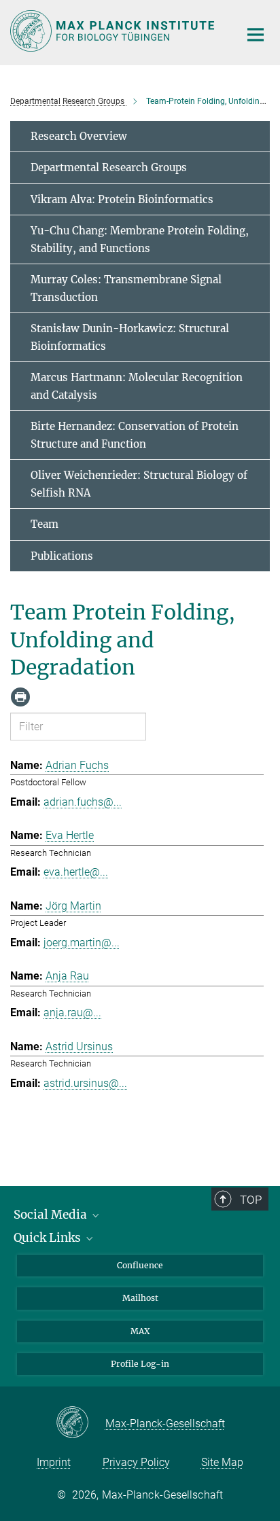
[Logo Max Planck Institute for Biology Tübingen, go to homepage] (114, 31)
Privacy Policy (136, 1462)
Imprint (54, 1462)
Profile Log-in (140, 1364)
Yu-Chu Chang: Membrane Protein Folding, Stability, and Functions (140, 239)
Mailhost (140, 1298)
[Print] (20, 697)
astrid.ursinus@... (85, 1083)
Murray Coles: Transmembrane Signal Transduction (126, 288)
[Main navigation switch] (255, 34)
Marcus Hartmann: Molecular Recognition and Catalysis (137, 386)
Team (44, 524)
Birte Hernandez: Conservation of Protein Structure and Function (135, 435)
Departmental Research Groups (109, 167)
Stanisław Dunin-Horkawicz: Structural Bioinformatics (130, 337)
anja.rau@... (72, 1012)
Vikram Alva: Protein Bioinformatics (122, 199)
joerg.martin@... (81, 942)
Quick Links (49, 1238)
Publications (62, 556)
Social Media (52, 1214)
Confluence (140, 1265)
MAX (140, 1331)
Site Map (222, 1462)
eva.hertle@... (75, 871)
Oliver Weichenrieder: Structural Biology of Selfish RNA (139, 484)
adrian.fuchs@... (82, 801)
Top (251, 1199)
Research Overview (79, 136)
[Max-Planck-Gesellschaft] (80, 1423)
